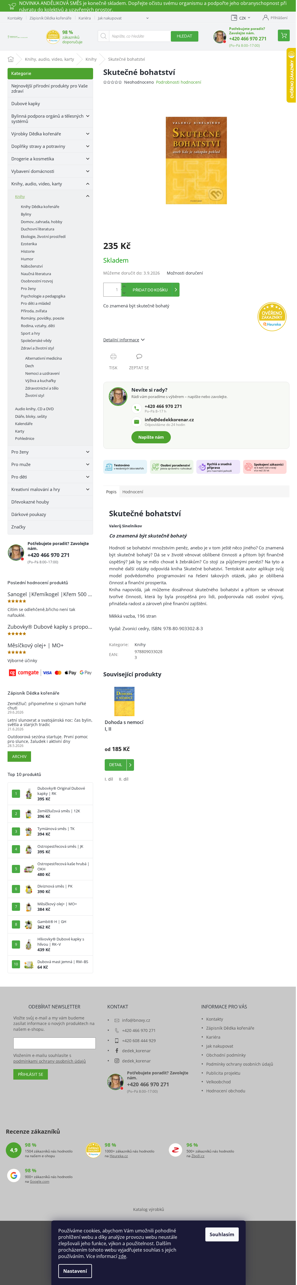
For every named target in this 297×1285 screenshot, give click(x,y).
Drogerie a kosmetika (32, 159)
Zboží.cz (197, 1156)
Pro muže (20, 464)
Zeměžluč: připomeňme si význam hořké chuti (47, 705)
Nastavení (75, 1271)
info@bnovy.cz (136, 1020)
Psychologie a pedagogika (43, 296)
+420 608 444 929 (139, 1040)
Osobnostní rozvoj (37, 281)
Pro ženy (28, 288)
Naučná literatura (36, 273)
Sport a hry (30, 333)
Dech (29, 365)
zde (122, 1256)
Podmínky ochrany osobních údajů (239, 1064)
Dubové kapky (25, 103)
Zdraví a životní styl (37, 348)
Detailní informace (121, 340)
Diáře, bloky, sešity (31, 416)
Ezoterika (29, 243)
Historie (28, 251)
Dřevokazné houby (30, 502)
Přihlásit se (30, 1074)
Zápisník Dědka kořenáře (50, 18)
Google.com (39, 1181)
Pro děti (19, 477)
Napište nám (151, 437)
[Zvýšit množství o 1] (124, 286)
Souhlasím (222, 1234)
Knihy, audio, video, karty (36, 184)
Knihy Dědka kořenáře (40, 206)
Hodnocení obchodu (225, 1091)
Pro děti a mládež (36, 303)
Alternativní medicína (43, 358)
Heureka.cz (119, 1156)
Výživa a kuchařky (40, 380)
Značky (18, 527)
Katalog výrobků (148, 1209)
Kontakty (15, 18)
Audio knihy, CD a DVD (34, 408)
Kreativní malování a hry (35, 489)
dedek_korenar (136, 1050)
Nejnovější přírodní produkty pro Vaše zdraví (49, 88)
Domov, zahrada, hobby (41, 221)
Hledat (184, 36)
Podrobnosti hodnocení (178, 82)
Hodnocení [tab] (132, 491)
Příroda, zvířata (34, 310)
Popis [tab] (111, 491)
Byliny (26, 214)
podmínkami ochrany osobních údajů (49, 1061)
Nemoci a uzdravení (42, 373)
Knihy (20, 196)
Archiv (19, 756)
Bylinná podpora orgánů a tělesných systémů (47, 118)
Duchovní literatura (37, 229)
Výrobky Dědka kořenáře (36, 134)
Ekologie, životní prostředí (43, 236)
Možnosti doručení (185, 273)
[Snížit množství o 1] (124, 293)
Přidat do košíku (150, 290)
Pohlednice (24, 438)
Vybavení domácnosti (32, 171)
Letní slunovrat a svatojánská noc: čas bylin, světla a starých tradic (50, 722)
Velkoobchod (218, 1082)
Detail (115, 765)
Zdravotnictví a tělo (42, 388)
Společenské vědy (36, 340)
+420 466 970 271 (248, 39)
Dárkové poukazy (28, 514)
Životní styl (34, 395)
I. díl (109, 779)
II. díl (123, 779)
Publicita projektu (223, 1073)
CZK (242, 18)
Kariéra (85, 18)
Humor (27, 258)
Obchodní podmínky (226, 1055)
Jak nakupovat (110, 18)
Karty (19, 431)
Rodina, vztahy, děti (38, 325)
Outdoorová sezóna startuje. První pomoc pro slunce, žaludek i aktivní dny (48, 738)
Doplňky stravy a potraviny (38, 146)
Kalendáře (23, 423)
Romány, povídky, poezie (42, 318)
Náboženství (32, 266)
